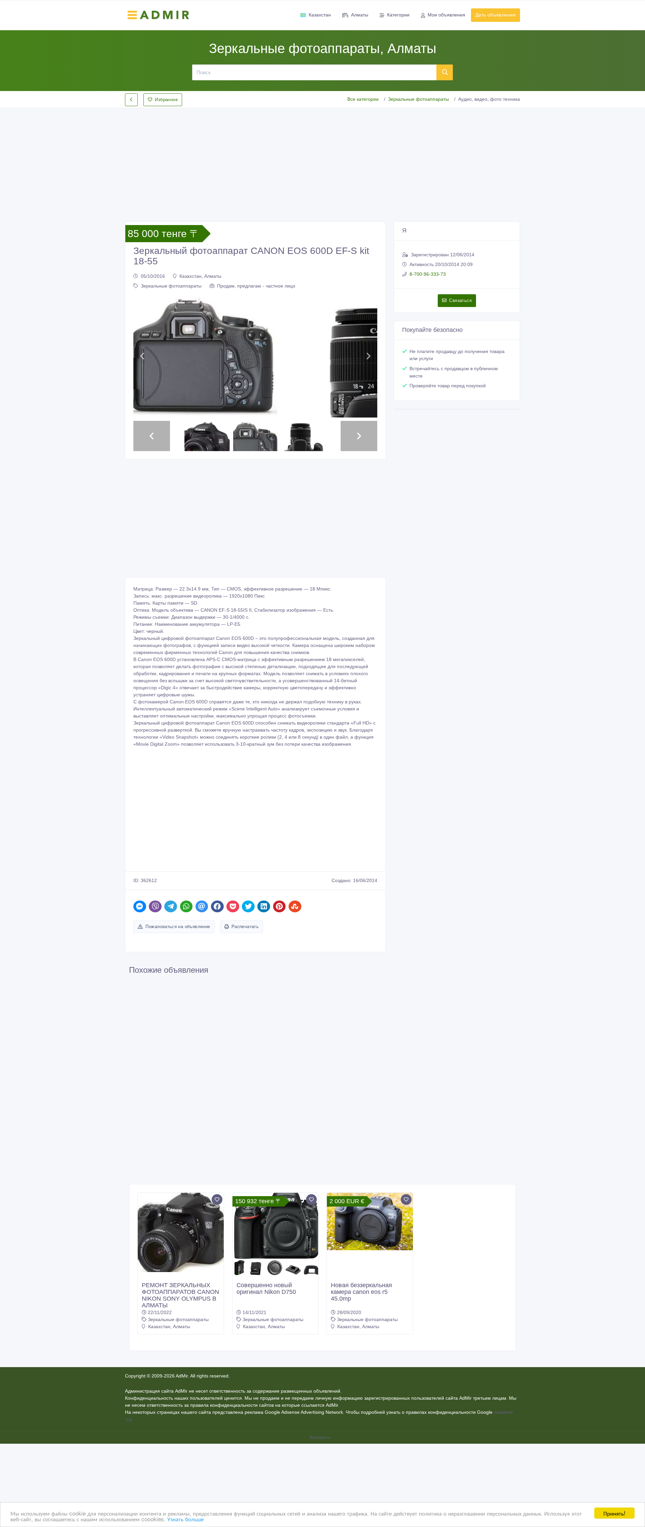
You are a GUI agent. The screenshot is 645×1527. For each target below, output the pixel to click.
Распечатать (245, 1047)
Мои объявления (446, 14)
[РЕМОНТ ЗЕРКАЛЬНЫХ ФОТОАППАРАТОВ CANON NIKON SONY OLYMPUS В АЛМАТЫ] (181, 1354)
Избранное (166, 99)
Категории (398, 14)
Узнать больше (185, 1519)
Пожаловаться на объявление (177, 1047)
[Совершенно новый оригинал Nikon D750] (275, 1357)
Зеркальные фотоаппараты (418, 99)
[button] (142, 417)
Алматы (359, 14)
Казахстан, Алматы (200, 276)
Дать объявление (495, 14)
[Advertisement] (322, 159)
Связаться (460, 300)
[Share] (139, 1028)
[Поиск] (444, 72)
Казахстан (320, 14)
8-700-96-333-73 (428, 274)
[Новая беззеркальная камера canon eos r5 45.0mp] (370, 1342)
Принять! (614, 1513)
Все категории (363, 99)
